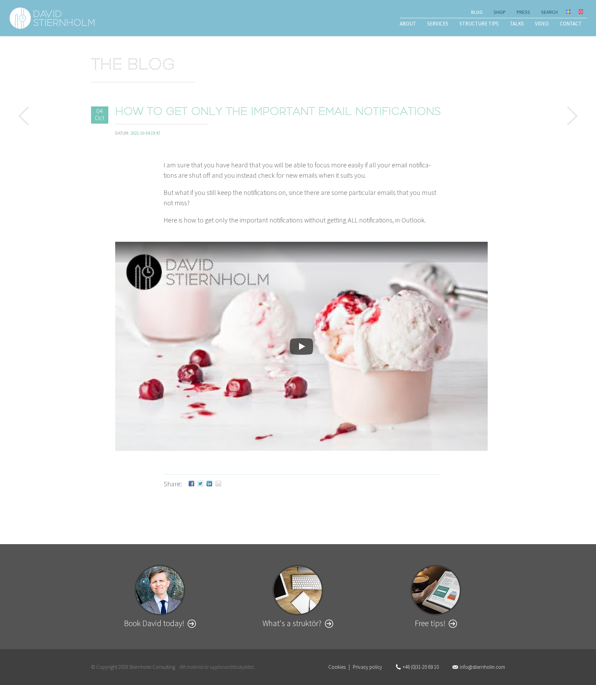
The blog (133, 65)
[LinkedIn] (209, 483)
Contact (571, 23)
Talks (517, 23)
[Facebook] (191, 483)
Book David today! (154, 623)
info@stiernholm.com (482, 667)
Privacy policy (367, 667)
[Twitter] (200, 483)
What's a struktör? (291, 623)
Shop (500, 12)
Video (542, 23)
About (408, 23)
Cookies (337, 667)
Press (523, 12)
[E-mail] (218, 483)
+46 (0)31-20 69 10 (421, 667)
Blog (477, 12)
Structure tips (479, 23)
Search (549, 12)
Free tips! (430, 623)
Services (437, 23)
